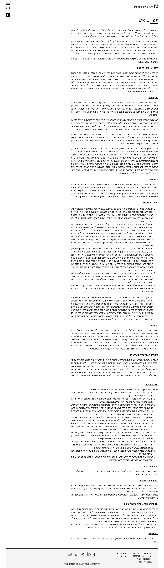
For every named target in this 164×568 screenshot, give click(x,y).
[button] (8, 15)
